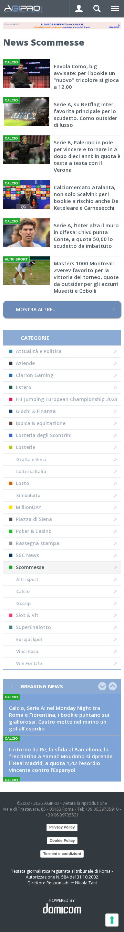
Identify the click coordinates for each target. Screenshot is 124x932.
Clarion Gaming (34, 375)
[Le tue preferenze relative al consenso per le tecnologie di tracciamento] (111, 920)
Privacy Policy (62, 827)
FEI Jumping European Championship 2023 (66, 399)
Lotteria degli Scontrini (44, 435)
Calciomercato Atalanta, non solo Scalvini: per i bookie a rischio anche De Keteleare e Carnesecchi (86, 197)
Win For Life (29, 663)
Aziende (25, 363)
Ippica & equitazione (40, 423)
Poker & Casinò (34, 531)
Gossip (23, 603)
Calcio (23, 591)
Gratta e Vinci (31, 459)
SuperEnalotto (33, 627)
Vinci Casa (27, 651)
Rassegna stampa (37, 543)
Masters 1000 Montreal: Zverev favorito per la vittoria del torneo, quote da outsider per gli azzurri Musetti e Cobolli (86, 277)
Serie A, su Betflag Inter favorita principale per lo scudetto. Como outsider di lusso (85, 114)
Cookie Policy (62, 840)
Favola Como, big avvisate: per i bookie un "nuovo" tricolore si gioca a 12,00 (86, 76)
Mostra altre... (36, 309)
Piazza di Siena (34, 519)
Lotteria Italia (31, 471)
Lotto (22, 483)
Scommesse (30, 567)
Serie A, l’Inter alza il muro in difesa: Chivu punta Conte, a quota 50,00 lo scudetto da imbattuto (86, 235)
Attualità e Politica (39, 351)
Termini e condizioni (62, 853)
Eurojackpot (29, 639)
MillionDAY (28, 507)
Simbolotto (28, 495)
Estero (23, 387)
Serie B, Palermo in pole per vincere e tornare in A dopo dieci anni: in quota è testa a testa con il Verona (87, 156)
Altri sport (27, 579)
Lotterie (25, 447)
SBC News (27, 555)
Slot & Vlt (27, 615)
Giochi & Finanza (36, 411)
